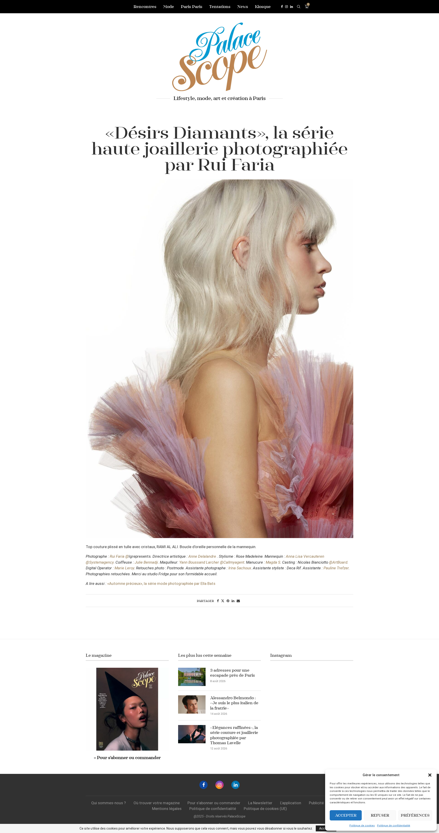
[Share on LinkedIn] (233, 601)
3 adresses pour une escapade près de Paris (232, 673)
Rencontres (145, 6)
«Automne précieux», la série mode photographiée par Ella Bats (161, 583)
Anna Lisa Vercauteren (305, 556)
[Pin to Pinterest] (228, 601)
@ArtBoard (338, 562)
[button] (430, 775)
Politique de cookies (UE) (265, 808)
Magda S (273, 562)
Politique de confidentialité (393, 825)
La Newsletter (260, 803)
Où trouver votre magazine (157, 803)
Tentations (219, 6)
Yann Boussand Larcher (199, 562)
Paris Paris (191, 6)
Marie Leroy (124, 568)
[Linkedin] (291, 6)
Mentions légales (167, 808)
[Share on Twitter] (222, 601)
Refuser (380, 815)
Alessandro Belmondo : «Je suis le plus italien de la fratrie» (234, 703)
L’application (290, 803)
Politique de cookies (362, 825)
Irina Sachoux (239, 568)
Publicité (316, 803)
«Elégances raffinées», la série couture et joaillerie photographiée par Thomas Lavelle (234, 735)
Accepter (345, 815)
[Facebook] (282, 6)
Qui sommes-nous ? (108, 803)
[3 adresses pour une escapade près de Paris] (192, 677)
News (242, 6)
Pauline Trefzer (336, 568)
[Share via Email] (238, 601)
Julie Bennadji (146, 562)
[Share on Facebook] (218, 601)
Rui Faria (117, 556)
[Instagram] (286, 6)
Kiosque (263, 6)
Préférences (415, 815)
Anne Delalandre (202, 556)
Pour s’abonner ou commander (213, 803)
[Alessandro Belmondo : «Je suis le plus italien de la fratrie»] (192, 704)
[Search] (298, 6)
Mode (168, 6)
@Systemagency (100, 562)
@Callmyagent (232, 562)
